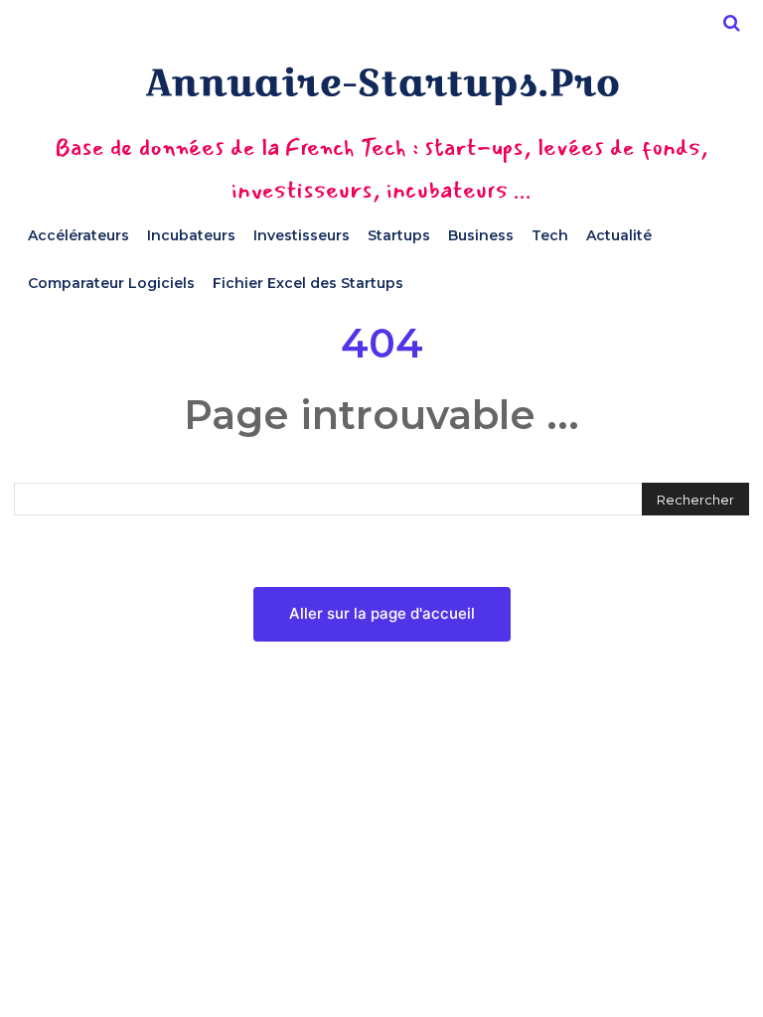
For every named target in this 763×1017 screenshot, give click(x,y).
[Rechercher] (731, 23)
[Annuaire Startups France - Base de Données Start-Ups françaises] (381, 86)
